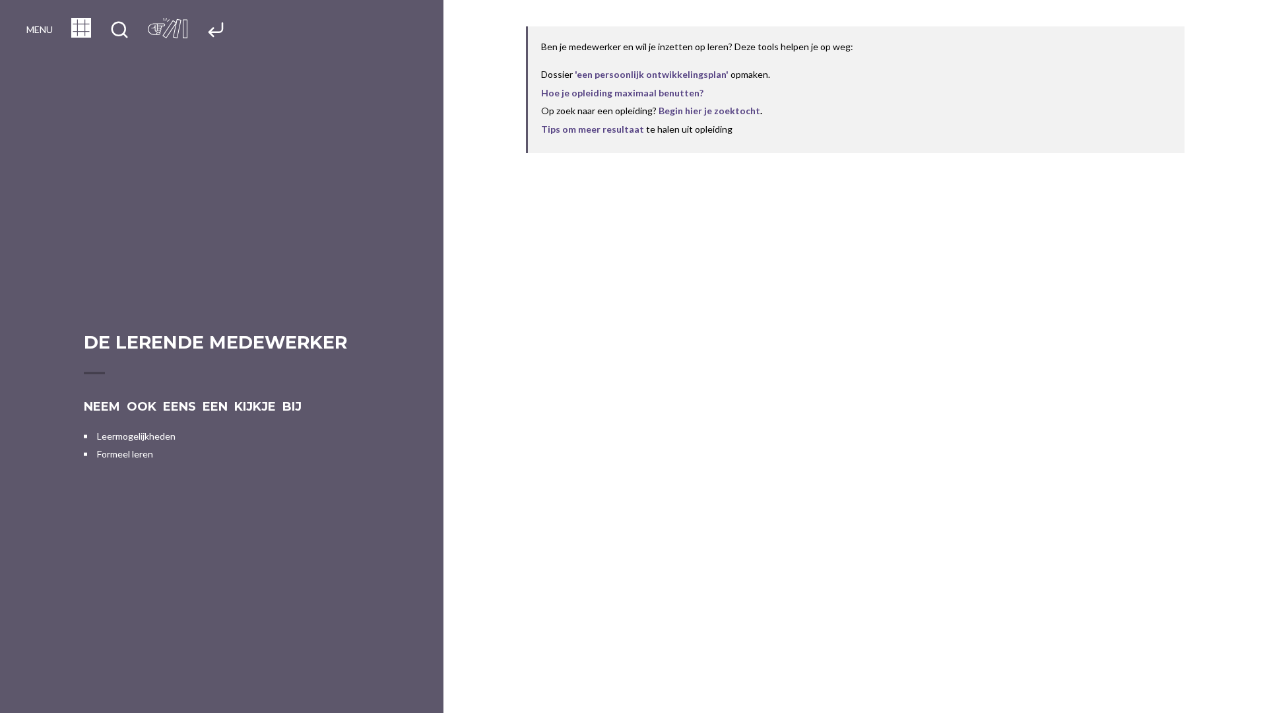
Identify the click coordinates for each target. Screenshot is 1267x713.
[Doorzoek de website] (119, 30)
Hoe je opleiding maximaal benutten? (622, 92)
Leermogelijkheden (136, 436)
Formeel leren (125, 453)
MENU (39, 29)
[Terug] (215, 30)
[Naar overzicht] (81, 34)
